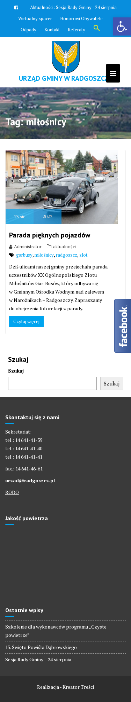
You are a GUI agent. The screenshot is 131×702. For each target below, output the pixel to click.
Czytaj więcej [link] (26, 321)
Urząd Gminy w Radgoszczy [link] (65, 78)
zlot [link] (83, 255)
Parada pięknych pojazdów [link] (49, 235)
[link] (122, 26)
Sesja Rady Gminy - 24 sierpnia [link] (86, 7)
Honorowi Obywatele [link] (81, 18)
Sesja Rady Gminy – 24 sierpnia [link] (38, 659)
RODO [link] (12, 492)
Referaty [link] (76, 29)
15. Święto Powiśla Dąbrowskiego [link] (41, 647)
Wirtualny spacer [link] (35, 18)
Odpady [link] (28, 29)
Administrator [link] (28, 246)
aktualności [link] (64, 246)
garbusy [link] (24, 255)
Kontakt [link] (52, 29)
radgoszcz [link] (66, 255)
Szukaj (16, 370)
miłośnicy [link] (44, 255)
